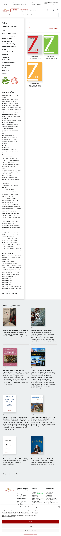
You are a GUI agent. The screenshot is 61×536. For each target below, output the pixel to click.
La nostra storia (7, 3)
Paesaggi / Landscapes (8, 223)
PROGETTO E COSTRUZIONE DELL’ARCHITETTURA (9, 241)
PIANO (3, 229)
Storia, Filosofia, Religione (9, 44)
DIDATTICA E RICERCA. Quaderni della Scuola (10, 151)
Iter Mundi (4, 193)
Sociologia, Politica (7, 38)
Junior (4, 49)
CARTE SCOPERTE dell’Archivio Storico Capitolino (10, 125)
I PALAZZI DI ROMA (9, 178)
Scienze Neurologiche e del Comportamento (9, 264)
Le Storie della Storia (7, 202)
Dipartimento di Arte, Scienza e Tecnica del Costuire (10, 155)
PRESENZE (10, 235)
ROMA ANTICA (11, 255)
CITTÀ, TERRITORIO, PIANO (11, 136)
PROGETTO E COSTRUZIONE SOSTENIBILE (9, 243)
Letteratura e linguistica (9, 46)
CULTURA (4, 143)
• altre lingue (32, 10)
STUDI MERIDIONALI (7, 284)
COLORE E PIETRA (9, 140)
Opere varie (5, 57)
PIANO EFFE (5, 231)
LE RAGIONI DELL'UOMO (11, 201)
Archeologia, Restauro (8, 36)
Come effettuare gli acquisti (51, 500)
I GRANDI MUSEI (6, 174)
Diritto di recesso (51, 498)
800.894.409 (40, 493)
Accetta (30, 521)
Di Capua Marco (37, 58)
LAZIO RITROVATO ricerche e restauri (9, 199)
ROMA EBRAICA (11, 258)
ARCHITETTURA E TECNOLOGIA (11, 111)
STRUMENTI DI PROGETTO (9, 276)
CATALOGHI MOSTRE (7, 128)
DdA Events (5, 145)
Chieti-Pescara (5, 132)
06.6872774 (35, 496)
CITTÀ (3, 134)
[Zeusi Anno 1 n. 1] (51, 44)
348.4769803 (40, 498)
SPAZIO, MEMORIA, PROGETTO (10, 269)
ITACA (10, 191)
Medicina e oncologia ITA (11, 208)
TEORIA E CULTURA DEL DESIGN (11, 288)
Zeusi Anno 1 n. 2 (34, 56)
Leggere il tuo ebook (52, 502)
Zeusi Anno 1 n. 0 (34, 83)
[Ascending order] (46, 27)
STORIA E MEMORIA (11, 273)
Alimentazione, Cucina (8, 62)
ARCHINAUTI (10, 104)
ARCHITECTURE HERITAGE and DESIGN (10, 106)
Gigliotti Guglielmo (33, 86)
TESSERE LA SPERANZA (8, 292)
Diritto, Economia (7, 41)
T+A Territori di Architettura (11, 286)
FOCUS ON (10, 161)
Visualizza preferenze (30, 530)
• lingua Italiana (24, 10)
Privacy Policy (33, 534)
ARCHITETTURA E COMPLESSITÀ (11, 107)
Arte (3, 30)
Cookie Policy (27, 534)
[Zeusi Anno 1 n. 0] (34, 71)
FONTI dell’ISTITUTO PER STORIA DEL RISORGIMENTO (11, 165)
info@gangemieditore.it (38, 502)
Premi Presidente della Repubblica (11, 233)
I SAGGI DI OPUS (11, 180)
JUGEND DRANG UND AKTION (10, 195)
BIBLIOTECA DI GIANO (8, 122)
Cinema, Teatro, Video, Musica (10, 52)
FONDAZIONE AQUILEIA (8, 162)
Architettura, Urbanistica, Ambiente (9, 27)
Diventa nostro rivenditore (50, 5)
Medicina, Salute (7, 60)
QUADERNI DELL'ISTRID (8, 246)
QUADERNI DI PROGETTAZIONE (11, 250)
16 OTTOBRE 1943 (11, 96)
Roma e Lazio (6, 65)
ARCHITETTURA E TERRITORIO (10, 113)
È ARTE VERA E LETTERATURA (9, 158)
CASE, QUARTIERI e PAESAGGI (10, 126)
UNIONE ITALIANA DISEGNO (9, 294)
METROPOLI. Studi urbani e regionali (9, 212)
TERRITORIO (5, 290)
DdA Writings (5, 147)
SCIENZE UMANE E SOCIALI (11, 265)
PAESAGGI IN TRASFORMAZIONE (11, 226)
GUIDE (3, 168)
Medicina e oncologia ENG (11, 207)
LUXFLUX (10, 204)
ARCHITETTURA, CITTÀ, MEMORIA (11, 117)
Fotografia (5, 54)
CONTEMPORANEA (9, 142)
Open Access (6, 70)
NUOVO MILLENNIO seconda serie (11, 218)
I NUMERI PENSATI (7, 175)
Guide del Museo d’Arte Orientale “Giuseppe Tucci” (11, 170)
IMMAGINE (5, 187)
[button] (58, 507)
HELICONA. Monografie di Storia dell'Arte (10, 172)
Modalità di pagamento (49, 495)
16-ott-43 (4, 97)
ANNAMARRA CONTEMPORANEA (10, 99)
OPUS (3, 219)
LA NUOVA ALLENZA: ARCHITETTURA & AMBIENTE (9, 197)
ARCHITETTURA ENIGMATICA (11, 115)
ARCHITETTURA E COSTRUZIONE (11, 109)
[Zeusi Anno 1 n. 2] (34, 44)
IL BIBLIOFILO (5, 183)
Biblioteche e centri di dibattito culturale (51, 3)
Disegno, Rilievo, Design (9, 33)
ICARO (3, 181)
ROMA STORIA (5, 259)
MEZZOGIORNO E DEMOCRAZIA (10, 214)
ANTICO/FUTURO (9, 102)
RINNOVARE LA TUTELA (10, 254)
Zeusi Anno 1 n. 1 (50, 56)
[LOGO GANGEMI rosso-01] (5, 8)
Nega (30, 526)
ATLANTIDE (11, 120)
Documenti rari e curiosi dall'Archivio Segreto (8, 157)
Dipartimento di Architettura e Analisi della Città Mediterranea (10, 153)
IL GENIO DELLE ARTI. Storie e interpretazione (10, 186)
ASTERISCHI (5, 118)
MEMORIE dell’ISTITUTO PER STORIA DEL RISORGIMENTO (9, 210)
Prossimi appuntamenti (11, 305)
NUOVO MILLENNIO (10, 216)
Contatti (5, 4)
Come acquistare (36, 3)
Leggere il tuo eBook (36, 4)
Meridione (5, 67)
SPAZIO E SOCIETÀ (11, 267)
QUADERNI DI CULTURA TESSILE (11, 248)
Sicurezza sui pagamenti (49, 492)
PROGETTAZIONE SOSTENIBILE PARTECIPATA (10, 239)
